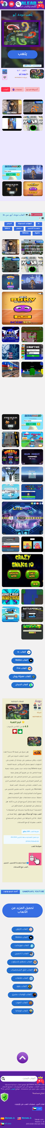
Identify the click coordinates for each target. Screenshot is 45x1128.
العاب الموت (22, 1003)
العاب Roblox (21, 660)
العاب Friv (22, 668)
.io (39, 224)
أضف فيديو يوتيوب (10, 892)
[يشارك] (4, 71)
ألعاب (5, 90)
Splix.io (7, 228)
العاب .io (21, 652)
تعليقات (17, 90)
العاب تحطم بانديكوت (21, 962)
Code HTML (39, 753)
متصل (18, 228)
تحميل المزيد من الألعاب (22, 910)
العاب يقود (21, 986)
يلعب (22, 54)
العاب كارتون (22, 929)
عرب (39, 1109)
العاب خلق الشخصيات (22, 970)
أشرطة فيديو (32, 90)
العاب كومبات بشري (22, 995)
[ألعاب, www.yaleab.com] (28, 5)
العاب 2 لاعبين (21, 954)
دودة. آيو (8, 1124)
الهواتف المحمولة (25, 224)
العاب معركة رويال (22, 676)
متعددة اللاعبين (34, 228)
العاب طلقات (21, 978)
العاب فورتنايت (22, 945)
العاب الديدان (21, 685)
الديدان (9, 224)
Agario (37, 233)
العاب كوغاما (21, 1011)
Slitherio (25, 233)
